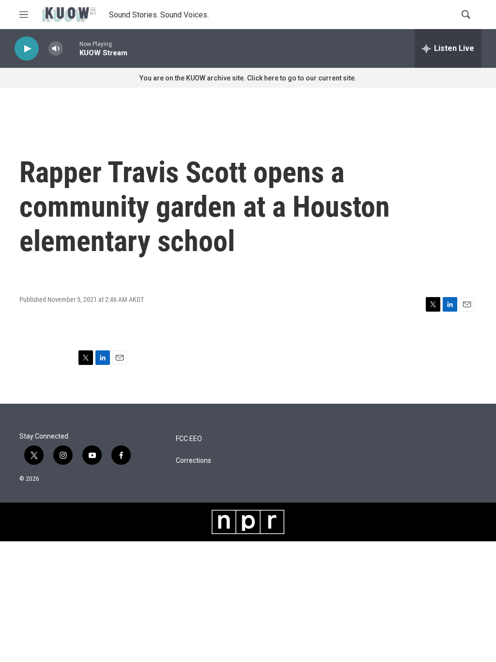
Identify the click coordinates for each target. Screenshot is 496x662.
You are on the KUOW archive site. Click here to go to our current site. (248, 78)
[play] (26, 48)
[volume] (55, 49)
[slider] (71, 48)
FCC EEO (189, 438)
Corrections (193, 460)
